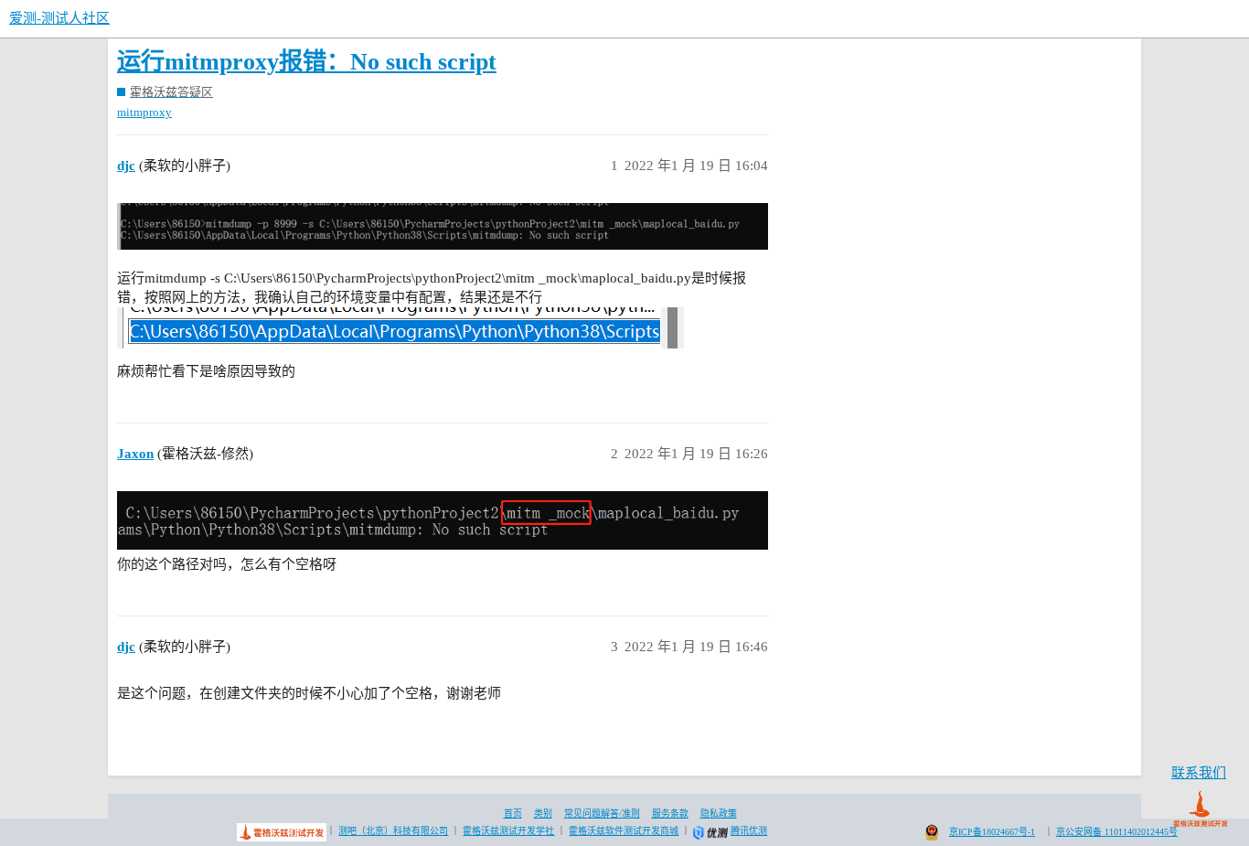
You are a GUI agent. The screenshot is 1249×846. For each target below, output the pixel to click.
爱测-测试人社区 (59, 18)
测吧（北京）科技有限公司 (393, 831)
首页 (513, 814)
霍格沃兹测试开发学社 (508, 831)
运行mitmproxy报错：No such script (306, 61)
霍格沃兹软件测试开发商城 (623, 831)
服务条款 (670, 814)
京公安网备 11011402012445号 (1117, 832)
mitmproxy (144, 112)
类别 (543, 814)
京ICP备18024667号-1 (992, 832)
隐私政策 (718, 814)
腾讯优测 (749, 831)
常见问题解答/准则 (602, 814)
